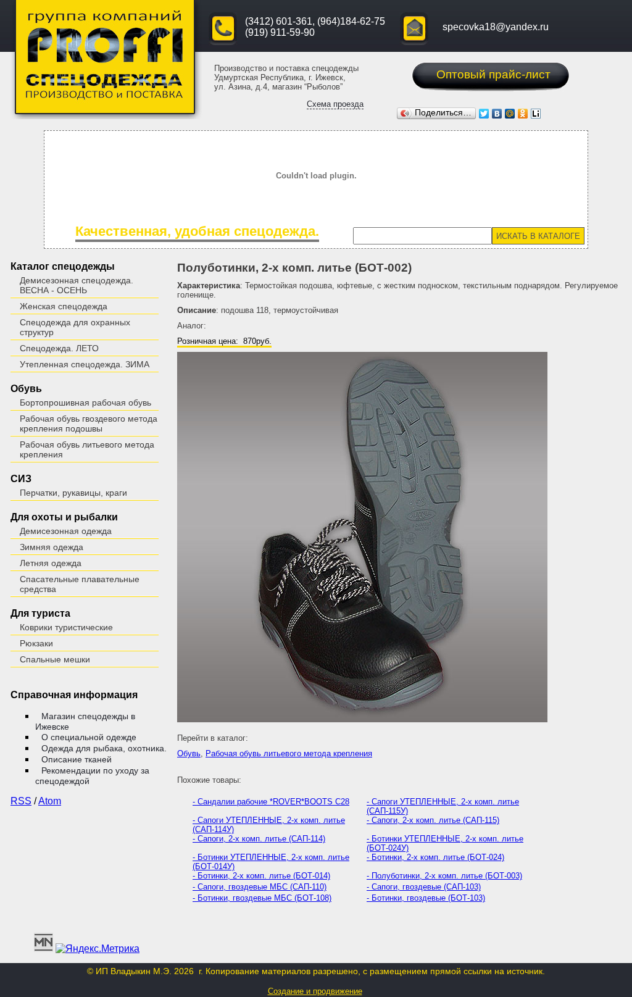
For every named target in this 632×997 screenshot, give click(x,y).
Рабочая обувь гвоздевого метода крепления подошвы (88, 423)
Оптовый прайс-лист (493, 74)
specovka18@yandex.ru (496, 27)
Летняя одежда (50, 563)
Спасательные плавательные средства (79, 584)
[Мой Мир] (510, 114)
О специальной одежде (88, 737)
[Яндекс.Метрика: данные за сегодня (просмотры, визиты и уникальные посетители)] (97, 948)
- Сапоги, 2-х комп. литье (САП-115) (433, 820)
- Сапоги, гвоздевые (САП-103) (424, 886)
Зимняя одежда (51, 547)
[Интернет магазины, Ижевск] (43, 948)
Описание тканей (76, 759)
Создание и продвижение (315, 991)
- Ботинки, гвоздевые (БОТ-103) (426, 898)
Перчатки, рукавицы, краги (73, 493)
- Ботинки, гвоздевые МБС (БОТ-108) (262, 898)
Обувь (189, 753)
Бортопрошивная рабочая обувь (85, 402)
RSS (20, 801)
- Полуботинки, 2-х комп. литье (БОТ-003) (444, 875)
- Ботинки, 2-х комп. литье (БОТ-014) (261, 875)
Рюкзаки (36, 643)
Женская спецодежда (63, 306)
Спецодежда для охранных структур (75, 327)
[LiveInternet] (536, 114)
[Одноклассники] (523, 114)
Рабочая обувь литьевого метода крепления (87, 449)
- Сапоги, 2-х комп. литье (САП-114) (259, 838)
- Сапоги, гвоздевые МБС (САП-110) (259, 886)
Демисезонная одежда (66, 531)
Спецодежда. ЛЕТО (59, 348)
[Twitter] (484, 114)
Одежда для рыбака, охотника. (104, 748)
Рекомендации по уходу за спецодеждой (92, 775)
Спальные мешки (55, 659)
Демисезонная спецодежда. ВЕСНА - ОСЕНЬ (76, 285)
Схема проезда (335, 104)
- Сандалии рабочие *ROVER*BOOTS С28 (271, 801)
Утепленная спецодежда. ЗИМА (84, 364)
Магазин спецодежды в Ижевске (85, 721)
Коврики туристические (66, 627)
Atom (49, 801)
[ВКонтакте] (497, 114)
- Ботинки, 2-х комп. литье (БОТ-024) (435, 857)
